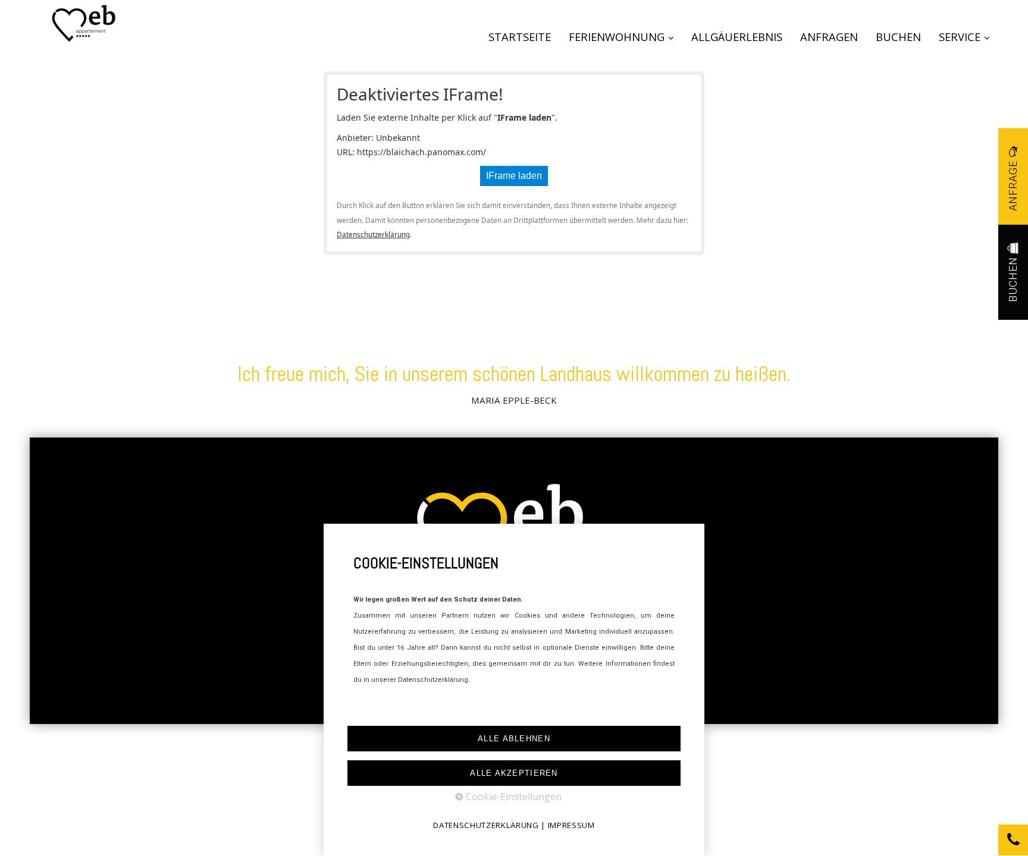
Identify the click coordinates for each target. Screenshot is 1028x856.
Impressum (571, 825)
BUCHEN (1013, 278)
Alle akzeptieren (513, 773)
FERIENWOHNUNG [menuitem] (617, 36)
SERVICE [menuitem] (959, 36)
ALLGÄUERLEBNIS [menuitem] (736, 36)
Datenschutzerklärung (373, 234)
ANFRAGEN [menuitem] (829, 36)
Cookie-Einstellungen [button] (512, 796)
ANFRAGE (1013, 184)
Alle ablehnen (514, 738)
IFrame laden (514, 176)
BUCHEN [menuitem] (898, 36)
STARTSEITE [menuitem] (519, 36)
